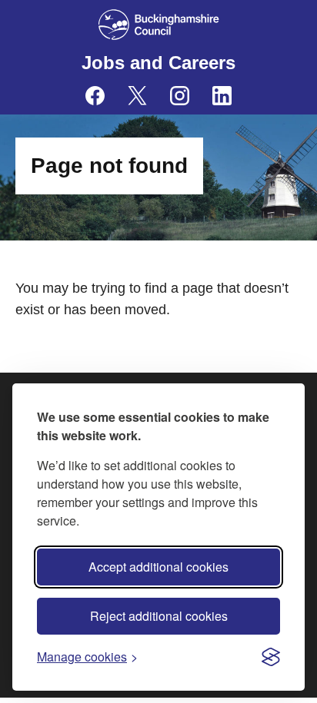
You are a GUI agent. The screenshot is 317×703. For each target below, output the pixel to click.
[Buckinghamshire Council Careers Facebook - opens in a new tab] (95, 95)
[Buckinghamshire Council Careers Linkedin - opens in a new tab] (222, 95)
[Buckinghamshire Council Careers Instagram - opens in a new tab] (179, 95)
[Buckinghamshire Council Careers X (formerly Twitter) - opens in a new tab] (137, 95)
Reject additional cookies (159, 616)
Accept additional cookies (158, 566)
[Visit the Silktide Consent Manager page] (271, 657)
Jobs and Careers (158, 62)
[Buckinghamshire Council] (158, 24)
